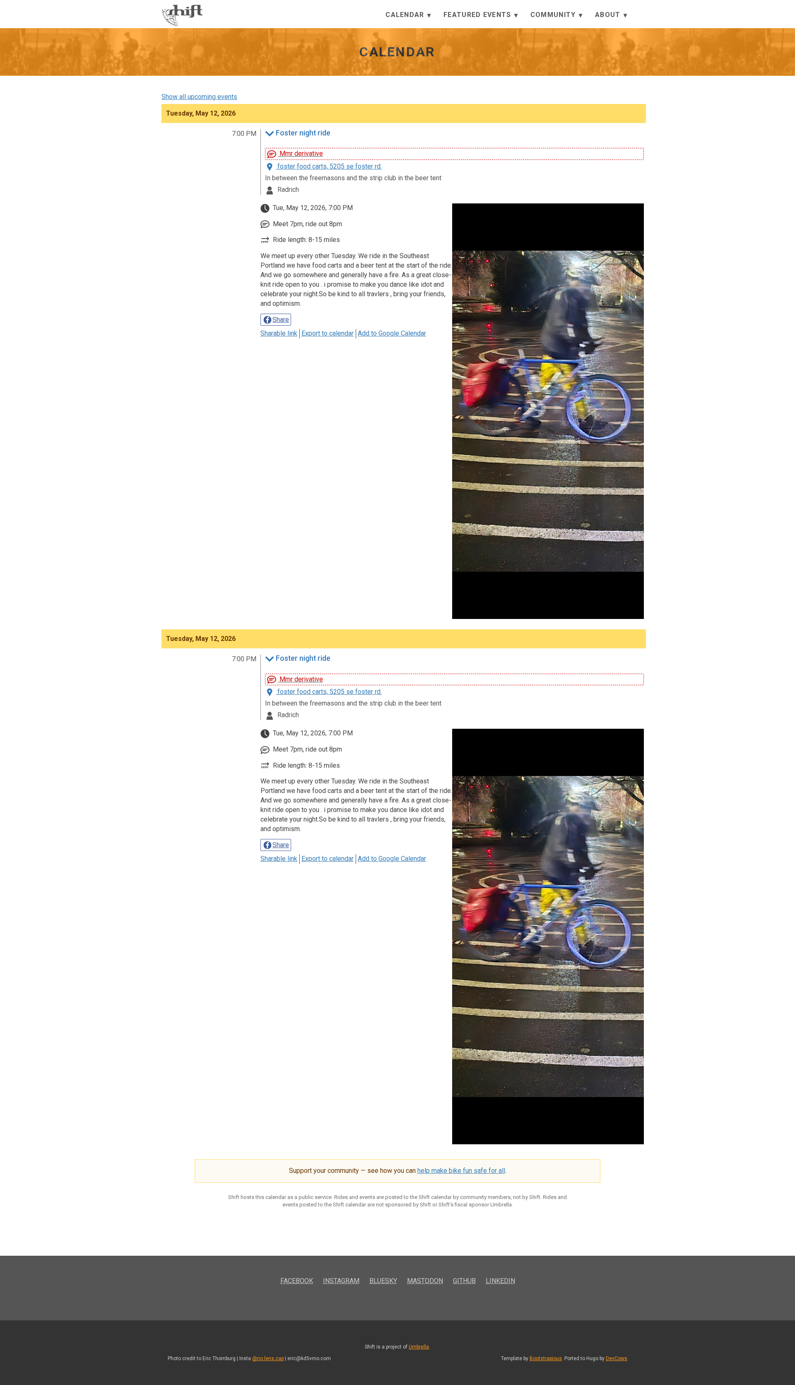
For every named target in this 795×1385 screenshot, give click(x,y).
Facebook (296, 1281)
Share (280, 320)
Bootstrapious (546, 1358)
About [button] (609, 15)
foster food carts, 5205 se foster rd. (329, 166)
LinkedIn (500, 1281)
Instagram (341, 1281)
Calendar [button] (405, 15)
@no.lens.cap (268, 1358)
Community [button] (554, 15)
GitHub (464, 1281)
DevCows (616, 1358)
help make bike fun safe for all (461, 1171)
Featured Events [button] (478, 15)
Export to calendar (327, 333)
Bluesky (383, 1281)
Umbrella (419, 1347)
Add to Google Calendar (392, 333)
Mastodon (425, 1281)
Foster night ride (303, 133)
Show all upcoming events (199, 97)
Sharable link (278, 333)
